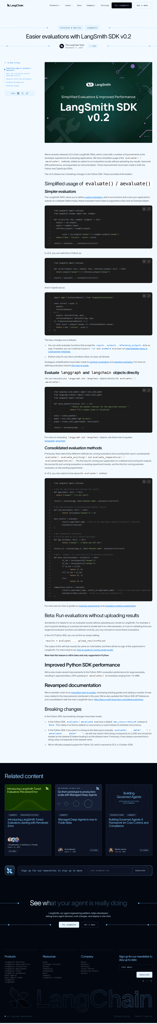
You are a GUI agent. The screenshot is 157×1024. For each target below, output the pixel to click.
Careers (85, 964)
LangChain (10, 980)
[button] (54, 5)
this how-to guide (80, 365)
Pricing (105, 5)
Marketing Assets (90, 971)
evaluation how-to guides (83, 692)
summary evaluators (99, 362)
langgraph (50, 441)
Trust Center (87, 969)
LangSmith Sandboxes (15, 973)
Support (47, 975)
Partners (85, 966)
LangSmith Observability (17, 964)
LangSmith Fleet (13, 971)
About (83, 962)
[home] (15, 5)
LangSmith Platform (15, 962)
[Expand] (149, 209)
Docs (79, 5)
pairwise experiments (89, 606)
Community (48, 969)
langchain (60, 441)
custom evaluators (93, 197)
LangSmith (92, 28)
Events (84, 973)
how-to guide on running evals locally (95, 650)
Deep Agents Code (13, 977)
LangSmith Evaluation (16, 966)
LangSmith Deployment (16, 969)
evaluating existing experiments (120, 606)
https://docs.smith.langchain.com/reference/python (118, 699)
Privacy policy (122, 1016)
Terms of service (143, 1016)
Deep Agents (11, 975)
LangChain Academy (52, 977)
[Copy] (144, 209)
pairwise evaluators (123, 362)
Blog (45, 962)
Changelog (48, 971)
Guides (46, 966)
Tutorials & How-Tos (70, 28)
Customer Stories (51, 964)
